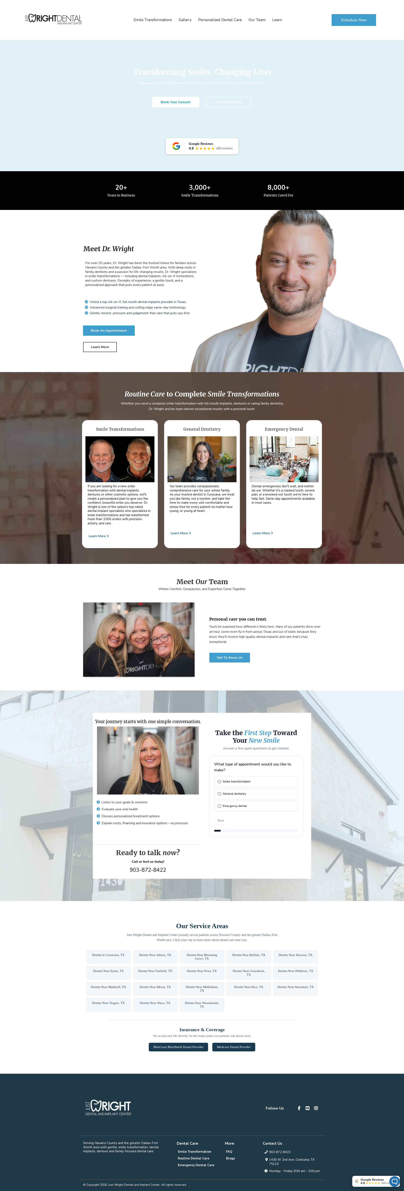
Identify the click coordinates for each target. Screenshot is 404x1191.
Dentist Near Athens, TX (155, 955)
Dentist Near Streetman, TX (296, 987)
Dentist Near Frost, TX (202, 971)
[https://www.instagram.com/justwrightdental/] (316, 1108)
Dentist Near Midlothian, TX (202, 988)
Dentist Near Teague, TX (108, 1003)
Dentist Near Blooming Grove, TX (202, 956)
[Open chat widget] (394, 1181)
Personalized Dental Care (220, 19)
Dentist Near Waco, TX (155, 1003)
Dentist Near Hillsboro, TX (295, 971)
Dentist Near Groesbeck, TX (249, 972)
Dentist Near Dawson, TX (295, 955)
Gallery (185, 19)
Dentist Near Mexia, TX (155, 987)
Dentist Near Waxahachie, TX (202, 1004)
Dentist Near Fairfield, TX (155, 971)
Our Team (257, 19)
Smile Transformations (153, 19)
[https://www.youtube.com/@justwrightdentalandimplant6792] (308, 1108)
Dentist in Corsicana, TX (108, 955)
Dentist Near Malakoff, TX (108, 987)
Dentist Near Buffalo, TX (248, 955)
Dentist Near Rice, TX (248, 987)
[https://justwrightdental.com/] (53, 19)
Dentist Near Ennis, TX (108, 971)
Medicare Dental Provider (234, 1047)
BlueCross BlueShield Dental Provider (178, 1047)
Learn (277, 19)
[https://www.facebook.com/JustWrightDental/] (300, 1108)
